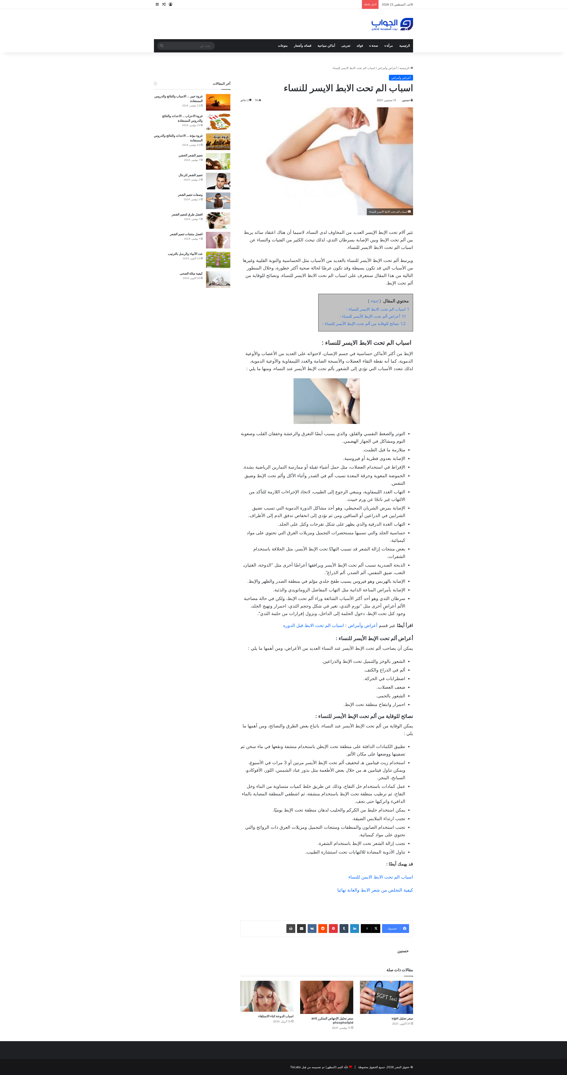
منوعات (283, 45)
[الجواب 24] (392, 24)
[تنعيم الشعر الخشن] (218, 161)
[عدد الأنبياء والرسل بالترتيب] (218, 260)
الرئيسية (404, 45)
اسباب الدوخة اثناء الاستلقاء (275, 1016)
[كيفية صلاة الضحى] (218, 279)
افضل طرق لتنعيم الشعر (187, 214)
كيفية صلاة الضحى (191, 273)
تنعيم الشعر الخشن (191, 155)
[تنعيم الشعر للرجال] (218, 181)
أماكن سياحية (326, 45)
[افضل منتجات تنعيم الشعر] (218, 240)
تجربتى (345, 45)
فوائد (360, 45)
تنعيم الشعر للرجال (191, 175)
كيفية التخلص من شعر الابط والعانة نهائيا (375, 890)
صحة (375, 45)
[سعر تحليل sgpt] (386, 997)
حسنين (406, 100)
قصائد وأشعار (302, 45)
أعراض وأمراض (387, 68)
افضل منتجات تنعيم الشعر (186, 234)
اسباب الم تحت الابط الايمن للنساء (380, 877)
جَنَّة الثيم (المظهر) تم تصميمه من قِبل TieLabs (319, 1067)
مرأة (390, 45)
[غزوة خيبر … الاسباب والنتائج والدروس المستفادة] (218, 102)
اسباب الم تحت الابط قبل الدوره (314, 625)
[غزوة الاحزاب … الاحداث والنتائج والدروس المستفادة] (218, 122)
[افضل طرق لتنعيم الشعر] (218, 220)
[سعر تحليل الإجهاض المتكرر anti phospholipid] (326, 997)
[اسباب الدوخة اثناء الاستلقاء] (266, 996)
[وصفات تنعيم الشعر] (218, 200)
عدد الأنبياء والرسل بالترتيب (185, 254)
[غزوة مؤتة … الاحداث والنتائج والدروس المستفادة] (218, 141)
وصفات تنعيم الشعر (190, 194)
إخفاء (374, 301)
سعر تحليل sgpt (402, 1018)
